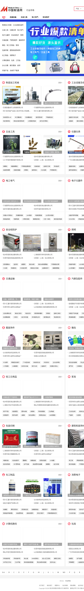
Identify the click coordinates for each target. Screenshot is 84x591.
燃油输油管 (72, 317)
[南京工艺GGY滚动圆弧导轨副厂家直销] (53, 95)
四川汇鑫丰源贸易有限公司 (43, 111)
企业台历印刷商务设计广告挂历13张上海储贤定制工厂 (11, 446)
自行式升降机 (44, 121)
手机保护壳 (17, 558)
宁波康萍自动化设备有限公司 (44, 107)
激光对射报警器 (42, 264)
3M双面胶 (52, 415)
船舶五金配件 (49, 299)
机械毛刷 (37, 166)
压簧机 (26, 170)
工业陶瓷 (51, 411)
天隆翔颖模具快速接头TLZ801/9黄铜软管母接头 (32, 152)
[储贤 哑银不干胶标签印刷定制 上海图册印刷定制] (32, 242)
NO (64, 572)
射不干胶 (6, 411)
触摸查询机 (36, 219)
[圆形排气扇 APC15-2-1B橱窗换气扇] (32, 389)
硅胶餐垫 (15, 411)
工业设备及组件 (18, 25)
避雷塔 (23, 264)
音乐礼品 (52, 562)
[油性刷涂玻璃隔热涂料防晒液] (11, 487)
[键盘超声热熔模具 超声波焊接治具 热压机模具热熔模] (53, 242)
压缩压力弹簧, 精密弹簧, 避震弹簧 (53, 152)
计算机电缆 (26, 219)
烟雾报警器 (56, 268)
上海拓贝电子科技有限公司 (12, 405)
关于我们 (41, 585)
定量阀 (71, 121)
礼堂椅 (79, 415)
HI (38, 572)
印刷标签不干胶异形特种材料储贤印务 (11, 397)
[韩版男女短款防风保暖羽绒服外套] (11, 340)
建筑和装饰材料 (15, 50)
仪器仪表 (13, 30)
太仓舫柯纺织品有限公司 (11, 353)
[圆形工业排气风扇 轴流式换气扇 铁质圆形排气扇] (32, 536)
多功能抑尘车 (36, 317)
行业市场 (30, 10)
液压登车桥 (39, 117)
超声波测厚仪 (73, 170)
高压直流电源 (58, 219)
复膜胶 (48, 464)
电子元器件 (6, 35)
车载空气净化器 (73, 313)
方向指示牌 (23, 268)
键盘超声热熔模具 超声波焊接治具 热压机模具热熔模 (53, 250)
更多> (60, 83)
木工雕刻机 (18, 117)
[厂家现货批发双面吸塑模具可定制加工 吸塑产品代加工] (53, 340)
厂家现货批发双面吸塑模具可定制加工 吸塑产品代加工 (53, 348)
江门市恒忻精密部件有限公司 (13, 160)
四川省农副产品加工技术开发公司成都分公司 (18, 111)
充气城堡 (79, 558)
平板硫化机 (49, 117)
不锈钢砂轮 (53, 170)
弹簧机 (5, 166)
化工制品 (5, 55)
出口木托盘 (24, 317)
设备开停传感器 (73, 215)
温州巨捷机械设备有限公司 (43, 156)
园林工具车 (57, 313)
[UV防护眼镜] (53, 389)
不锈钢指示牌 (55, 264)
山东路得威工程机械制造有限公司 (45, 307)
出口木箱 (56, 464)
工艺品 (18, 60)
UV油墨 (52, 460)
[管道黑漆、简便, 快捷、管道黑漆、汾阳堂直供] (32, 291)
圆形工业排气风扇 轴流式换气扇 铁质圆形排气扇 (32, 544)
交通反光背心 (54, 366)
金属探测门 (45, 268)
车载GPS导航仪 (7, 215)
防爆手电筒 (72, 264)
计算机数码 (6, 60)
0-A (3, 572)
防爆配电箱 (19, 215)
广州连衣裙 (26, 362)
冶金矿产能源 (14, 70)
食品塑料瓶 (19, 513)
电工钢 (71, 460)
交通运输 (5, 40)
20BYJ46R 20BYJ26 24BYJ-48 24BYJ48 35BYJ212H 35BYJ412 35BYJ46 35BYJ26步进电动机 (11, 201)
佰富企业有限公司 (40, 356)
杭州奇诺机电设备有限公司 (43, 205)
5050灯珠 (72, 219)
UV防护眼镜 (49, 397)
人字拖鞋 (6, 366)
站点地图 (65, 585)
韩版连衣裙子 (15, 362)
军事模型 (71, 562)
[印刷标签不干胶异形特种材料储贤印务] (11, 389)
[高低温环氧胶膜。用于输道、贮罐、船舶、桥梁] (32, 438)
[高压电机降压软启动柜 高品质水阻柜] (32, 193)
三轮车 (16, 317)
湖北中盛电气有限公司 (10, 503)
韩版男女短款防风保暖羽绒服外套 (11, 348)
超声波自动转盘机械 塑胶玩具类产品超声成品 (53, 544)
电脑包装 (6, 460)
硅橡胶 (5, 509)
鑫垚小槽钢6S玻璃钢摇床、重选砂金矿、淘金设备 (11, 103)
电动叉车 (28, 313)
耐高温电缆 (6, 219)
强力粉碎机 (6, 121)
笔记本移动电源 (41, 562)
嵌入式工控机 (46, 558)
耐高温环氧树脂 (7, 513)
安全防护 (46, 17)
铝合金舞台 (32, 415)
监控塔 (16, 264)
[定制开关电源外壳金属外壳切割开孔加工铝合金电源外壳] (11, 536)
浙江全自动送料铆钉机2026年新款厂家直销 (11, 152)
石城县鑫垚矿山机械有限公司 (13, 107)
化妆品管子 (15, 460)
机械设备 (13, 17)
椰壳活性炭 (14, 509)
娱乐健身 (13, 65)
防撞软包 (13, 268)
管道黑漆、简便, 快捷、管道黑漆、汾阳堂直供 (32, 299)
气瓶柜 (71, 415)
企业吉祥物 (56, 362)
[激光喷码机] (55, 67)
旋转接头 (34, 170)
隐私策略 (72, 585)
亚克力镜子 (40, 513)
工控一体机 (47, 219)
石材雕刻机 (28, 117)
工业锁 (5, 268)
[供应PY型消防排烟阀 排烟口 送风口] (11, 242)
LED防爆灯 (72, 268)
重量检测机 (72, 166)
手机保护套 (6, 558)
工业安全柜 (72, 411)
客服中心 (57, 585)
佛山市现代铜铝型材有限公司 (13, 552)
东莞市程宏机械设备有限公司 (13, 258)
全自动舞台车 (7, 313)
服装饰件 (22, 40)
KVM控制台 (35, 558)
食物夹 (32, 411)
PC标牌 (5, 362)
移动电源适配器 (28, 562)
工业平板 (17, 562)
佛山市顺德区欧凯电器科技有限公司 (46, 405)
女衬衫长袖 (24, 366)
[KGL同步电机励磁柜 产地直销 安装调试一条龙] (53, 193)
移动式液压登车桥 (19, 121)
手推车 (48, 313)
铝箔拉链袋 (43, 460)
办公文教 (5, 65)
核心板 (26, 558)
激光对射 (31, 264)
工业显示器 (72, 513)
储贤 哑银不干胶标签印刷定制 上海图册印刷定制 (32, 250)
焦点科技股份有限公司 (56, 588)
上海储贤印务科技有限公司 (43, 254)
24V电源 (29, 215)
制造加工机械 (6, 25)
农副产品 (5, 70)
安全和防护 (15, 35)
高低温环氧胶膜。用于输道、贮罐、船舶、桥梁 (32, 446)
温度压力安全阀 (73, 117)
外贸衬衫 (46, 362)
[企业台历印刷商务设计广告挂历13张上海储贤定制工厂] (11, 438)
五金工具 (24, 17)
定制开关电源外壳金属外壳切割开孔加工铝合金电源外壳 (11, 544)
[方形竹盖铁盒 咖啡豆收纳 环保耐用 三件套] (53, 438)
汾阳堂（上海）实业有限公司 (44, 160)
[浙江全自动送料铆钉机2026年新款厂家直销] (11, 144)
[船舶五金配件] (53, 291)
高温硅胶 (54, 509)
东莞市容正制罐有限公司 (11, 454)
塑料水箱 (24, 411)
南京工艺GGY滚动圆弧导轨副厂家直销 (53, 103)
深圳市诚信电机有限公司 (42, 209)
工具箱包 (79, 366)
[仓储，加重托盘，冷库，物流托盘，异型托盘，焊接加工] (11, 291)
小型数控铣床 (32, 121)
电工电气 (35, 17)
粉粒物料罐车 (38, 313)
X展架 (23, 415)
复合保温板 (72, 464)
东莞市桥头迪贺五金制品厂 (12, 307)
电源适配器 (38, 215)
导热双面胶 (41, 411)
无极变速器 (17, 170)
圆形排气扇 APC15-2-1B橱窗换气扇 (32, 397)
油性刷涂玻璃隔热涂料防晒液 (11, 495)
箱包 (3, 45)
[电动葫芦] (36, 67)
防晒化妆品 (42, 415)
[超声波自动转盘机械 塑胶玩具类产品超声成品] (53, 536)
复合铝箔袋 (6, 464)
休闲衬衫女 (36, 362)
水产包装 (26, 464)
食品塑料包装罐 (37, 464)
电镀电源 (16, 219)
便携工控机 (57, 558)
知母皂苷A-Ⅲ (7, 117)
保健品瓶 (33, 460)
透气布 (71, 366)
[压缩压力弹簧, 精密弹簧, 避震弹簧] (53, 144)
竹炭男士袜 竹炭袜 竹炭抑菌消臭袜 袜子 (32, 348)
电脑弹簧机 (14, 166)
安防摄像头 (6, 264)
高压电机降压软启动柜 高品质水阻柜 (32, 201)
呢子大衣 (34, 366)
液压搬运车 (47, 317)
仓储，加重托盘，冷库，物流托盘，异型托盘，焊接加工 (11, 299)
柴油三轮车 (18, 313)
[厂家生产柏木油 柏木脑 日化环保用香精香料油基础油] (32, 487)
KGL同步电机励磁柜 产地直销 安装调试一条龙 (53, 201)
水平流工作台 (7, 562)
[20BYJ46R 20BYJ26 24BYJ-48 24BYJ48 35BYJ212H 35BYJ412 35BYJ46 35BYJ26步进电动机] (11, 193)
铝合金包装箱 (73, 362)
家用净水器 (72, 509)
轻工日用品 (10, 45)
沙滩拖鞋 (15, 366)
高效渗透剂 (30, 513)
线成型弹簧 (6, 170)
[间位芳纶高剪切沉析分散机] (32, 95)
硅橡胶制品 (35, 509)
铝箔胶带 (6, 415)
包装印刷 (5, 50)
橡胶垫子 (44, 509)
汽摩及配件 (13, 40)
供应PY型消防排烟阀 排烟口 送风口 (11, 250)
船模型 (71, 558)
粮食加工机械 (34, 268)
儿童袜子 (43, 366)
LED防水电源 (49, 215)
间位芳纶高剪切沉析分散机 (32, 103)
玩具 (12, 60)
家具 (17, 45)
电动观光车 (57, 317)
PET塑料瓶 (17, 464)
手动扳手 (56, 166)
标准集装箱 (6, 317)
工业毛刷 (43, 170)
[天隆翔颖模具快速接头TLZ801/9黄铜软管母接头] (32, 144)
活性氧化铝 (24, 509)
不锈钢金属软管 (26, 166)
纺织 (18, 65)
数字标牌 (15, 415)
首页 (3, 17)
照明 (21, 35)
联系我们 (49, 585)
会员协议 (80, 585)
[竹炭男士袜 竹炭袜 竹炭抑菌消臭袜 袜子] (32, 340)
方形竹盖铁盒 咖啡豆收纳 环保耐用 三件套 (53, 446)
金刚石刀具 (47, 166)
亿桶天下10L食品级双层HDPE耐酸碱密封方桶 (53, 495)
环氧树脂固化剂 (52, 513)
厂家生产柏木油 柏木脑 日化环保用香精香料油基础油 (32, 495)
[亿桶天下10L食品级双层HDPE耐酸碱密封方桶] (53, 487)
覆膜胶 (25, 460)
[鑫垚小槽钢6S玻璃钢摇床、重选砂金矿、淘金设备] (11, 95)
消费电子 (13, 55)
